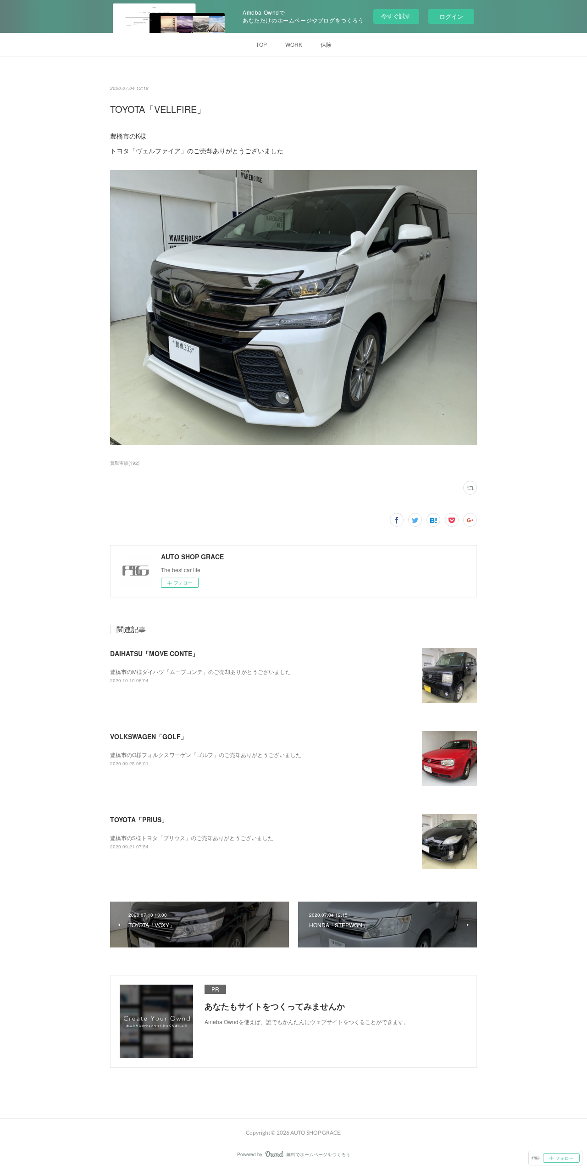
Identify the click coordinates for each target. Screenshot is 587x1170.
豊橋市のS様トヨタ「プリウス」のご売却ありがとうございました (191, 837)
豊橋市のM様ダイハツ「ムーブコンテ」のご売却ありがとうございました (200, 671)
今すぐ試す (396, 15)
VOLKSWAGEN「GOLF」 (148, 736)
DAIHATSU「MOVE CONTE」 (154, 653)
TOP (261, 44)
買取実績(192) (124, 463)
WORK (293, 44)
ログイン (451, 16)
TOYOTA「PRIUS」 (139, 819)
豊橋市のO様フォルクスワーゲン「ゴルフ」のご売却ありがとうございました (205, 754)
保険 (326, 44)
